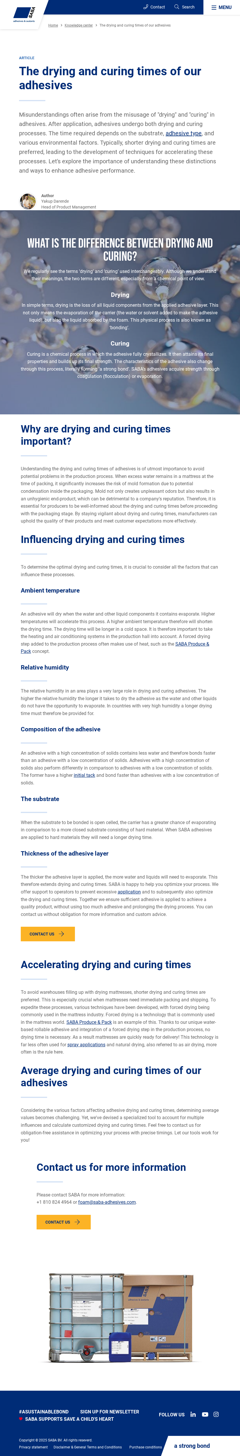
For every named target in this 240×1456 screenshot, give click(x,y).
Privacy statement (33, 1447)
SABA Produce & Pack (89, 1022)
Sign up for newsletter (109, 1412)
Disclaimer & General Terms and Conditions (88, 1447)
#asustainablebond (43, 1412)
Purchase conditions (145, 1447)
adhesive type (184, 133)
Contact (157, 7)
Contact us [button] (42, 934)
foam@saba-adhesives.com (107, 1202)
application (129, 892)
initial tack (84, 775)
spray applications (86, 1044)
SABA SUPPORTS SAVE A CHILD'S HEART (69, 1419)
